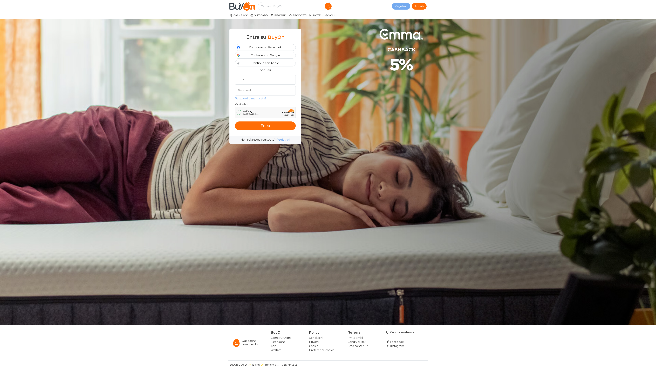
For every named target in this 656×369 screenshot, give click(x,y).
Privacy (314, 342)
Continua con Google (265, 55)
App (273, 346)
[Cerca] (328, 6)
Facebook (397, 342)
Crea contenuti (358, 346)
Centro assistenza (402, 332)
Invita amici (355, 337)
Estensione (278, 342)
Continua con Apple (265, 63)
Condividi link (357, 342)
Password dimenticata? (250, 98)
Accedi (419, 6)
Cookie (313, 346)
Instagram (397, 346)
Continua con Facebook (265, 47)
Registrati (401, 6)
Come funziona (281, 337)
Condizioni (316, 337)
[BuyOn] (242, 6)
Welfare (276, 350)
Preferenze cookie (321, 350)
